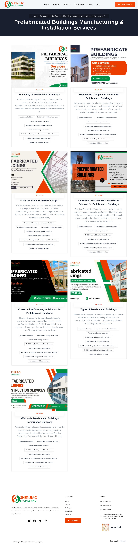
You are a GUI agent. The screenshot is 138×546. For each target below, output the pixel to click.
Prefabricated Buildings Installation (39, 121)
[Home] (14, 4)
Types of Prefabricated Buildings (99, 309)
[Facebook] (29, 520)
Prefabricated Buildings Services (39, 142)
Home (46, 4)
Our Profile (73, 520)
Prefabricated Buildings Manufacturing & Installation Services (39, 134)
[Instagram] (34, 520)
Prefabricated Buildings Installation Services (39, 125)
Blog (98, 4)
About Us (56, 4)
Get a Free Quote (124, 4)
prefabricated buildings (26, 117)
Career (90, 4)
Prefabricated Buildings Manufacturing (39, 130)
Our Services (79, 4)
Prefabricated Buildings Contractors (47, 117)
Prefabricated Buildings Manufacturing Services (39, 138)
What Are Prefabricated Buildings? (39, 200)
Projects (66, 4)
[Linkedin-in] (29, 527)
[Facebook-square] (13, 527)
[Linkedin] (40, 520)
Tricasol (123, 541)
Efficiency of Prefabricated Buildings (39, 94)
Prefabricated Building (30, 223)
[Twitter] (18, 527)
